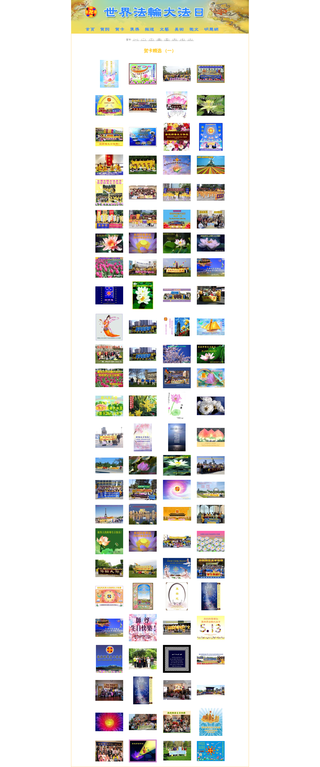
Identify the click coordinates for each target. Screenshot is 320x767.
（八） (190, 39)
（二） (143, 39)
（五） (167, 39)
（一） (135, 39)
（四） (159, 39)
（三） (151, 39)
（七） (182, 39)
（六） (174, 39)
